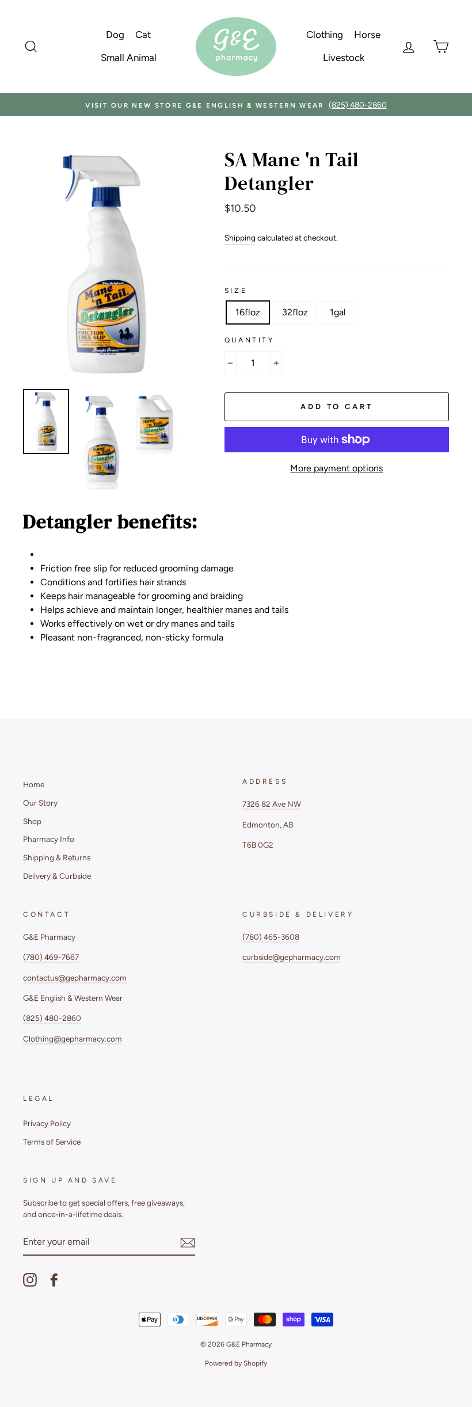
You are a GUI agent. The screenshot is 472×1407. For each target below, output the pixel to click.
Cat (143, 34)
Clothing (324, 34)
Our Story (40, 802)
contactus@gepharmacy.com (75, 977)
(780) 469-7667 (51, 957)
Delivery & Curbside (57, 875)
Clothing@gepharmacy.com (72, 1038)
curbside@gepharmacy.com (291, 957)
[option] (236, 104)
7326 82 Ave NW (271, 804)
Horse (367, 34)
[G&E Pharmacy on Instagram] (30, 1280)
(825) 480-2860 (52, 1018)
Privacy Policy (47, 1123)
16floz (247, 312)
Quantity (249, 340)
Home (33, 784)
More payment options (336, 468)
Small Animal (129, 57)
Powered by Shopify (236, 1363)
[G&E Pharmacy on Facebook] (54, 1280)
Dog (115, 34)
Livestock (343, 57)
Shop (32, 821)
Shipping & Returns (56, 857)
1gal (338, 312)
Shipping (240, 237)
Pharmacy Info (48, 839)
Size (235, 291)
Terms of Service (52, 1141)
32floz (295, 312)
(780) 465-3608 (270, 936)
